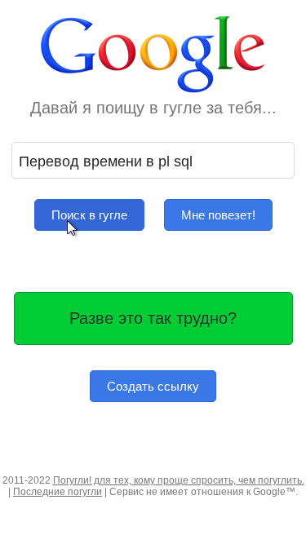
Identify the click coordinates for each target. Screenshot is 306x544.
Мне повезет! (218, 215)
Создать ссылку (153, 386)
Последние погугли (57, 492)
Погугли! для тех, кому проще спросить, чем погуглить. (178, 480)
